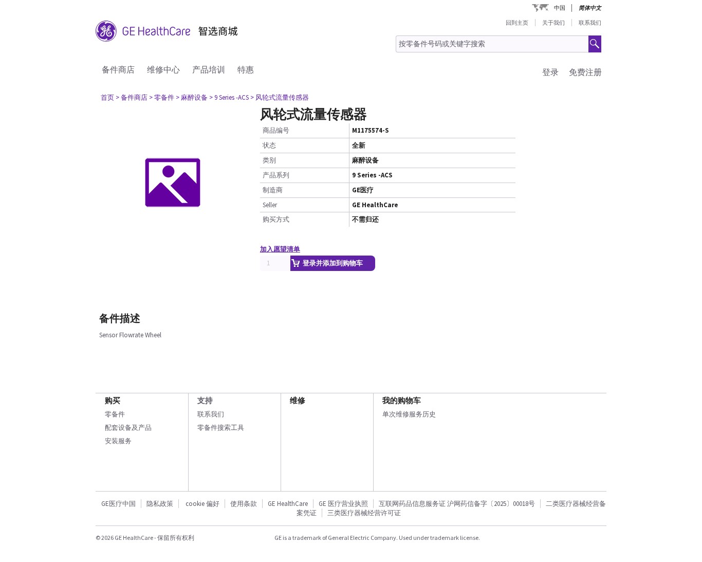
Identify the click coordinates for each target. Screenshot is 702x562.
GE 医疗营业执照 (343, 503)
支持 (205, 400)
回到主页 (517, 22)
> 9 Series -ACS (229, 97)
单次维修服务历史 (409, 414)
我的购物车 (401, 400)
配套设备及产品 (128, 427)
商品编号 (276, 130)
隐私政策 (159, 503)
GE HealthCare (288, 503)
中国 (559, 7)
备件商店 (118, 69)
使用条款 (243, 503)
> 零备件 (161, 97)
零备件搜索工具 (220, 427)
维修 (297, 400)
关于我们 (553, 22)
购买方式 (276, 219)
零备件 (115, 414)
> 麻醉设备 (192, 97)
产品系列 (276, 175)
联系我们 (590, 22)
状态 (269, 145)
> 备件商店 (131, 97)
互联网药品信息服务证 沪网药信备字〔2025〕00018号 (457, 503)
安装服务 (118, 441)
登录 (550, 72)
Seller (270, 205)
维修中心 (163, 69)
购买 (112, 400)
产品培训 (208, 69)
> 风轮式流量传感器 (279, 97)
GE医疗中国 (118, 503)
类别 (269, 160)
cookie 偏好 (202, 503)
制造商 (273, 190)
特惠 (245, 69)
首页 (107, 97)
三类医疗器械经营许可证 (364, 513)
